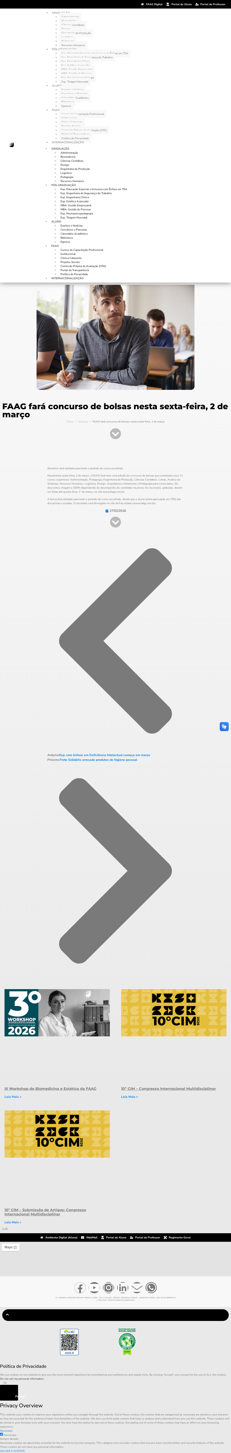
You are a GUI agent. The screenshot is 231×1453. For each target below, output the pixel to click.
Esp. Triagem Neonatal (74, 81)
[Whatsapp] (151, 1287)
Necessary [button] (6, 1431)
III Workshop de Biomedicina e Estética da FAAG (50, 1089)
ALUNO (57, 86)
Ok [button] (5, 1383)
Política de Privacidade (75, 138)
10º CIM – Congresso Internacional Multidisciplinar (168, 1089)
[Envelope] (137, 1287)
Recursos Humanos (73, 45)
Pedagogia (66, 177)
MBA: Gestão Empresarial (75, 205)
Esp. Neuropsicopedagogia (76, 213)
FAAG (55, 110)
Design (64, 165)
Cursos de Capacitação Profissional (82, 114)
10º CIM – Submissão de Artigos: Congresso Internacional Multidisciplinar (45, 1212)
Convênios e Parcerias (73, 229)
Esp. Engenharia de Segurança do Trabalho (86, 193)
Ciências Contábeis (72, 25)
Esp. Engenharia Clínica (74, 197)
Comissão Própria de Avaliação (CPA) (83, 266)
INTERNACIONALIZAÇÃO (68, 142)
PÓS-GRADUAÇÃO (63, 185)
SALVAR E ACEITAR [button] (12, 1451)
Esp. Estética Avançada (74, 201)
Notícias (83, 421)
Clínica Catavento (71, 258)
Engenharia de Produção (76, 33)
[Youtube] (94, 1287)
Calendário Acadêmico (74, 234)
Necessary (10, 1435)
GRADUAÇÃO (60, 148)
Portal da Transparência (74, 270)
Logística (66, 173)
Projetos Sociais (70, 262)
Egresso (66, 106)
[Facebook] (80, 1287)
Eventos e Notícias (71, 225)
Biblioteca (66, 238)
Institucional (68, 254)
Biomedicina (67, 157)
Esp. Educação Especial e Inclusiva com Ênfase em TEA (93, 189)
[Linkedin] (122, 1287)
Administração (69, 153)
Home (70, 421)
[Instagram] (108, 1287)
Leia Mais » (13, 1097)
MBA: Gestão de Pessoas (75, 209)
